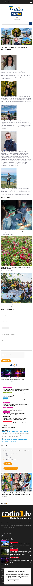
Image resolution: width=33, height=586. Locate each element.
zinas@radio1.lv (6, 535)
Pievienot (6, 360)
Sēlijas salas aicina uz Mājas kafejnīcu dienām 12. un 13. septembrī (16, 304)
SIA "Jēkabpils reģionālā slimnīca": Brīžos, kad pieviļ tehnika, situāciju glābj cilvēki (14, 231)
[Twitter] (2, 2)
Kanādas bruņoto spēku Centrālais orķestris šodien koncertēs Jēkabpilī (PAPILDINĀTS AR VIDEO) (15, 419)
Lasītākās (23, 385)
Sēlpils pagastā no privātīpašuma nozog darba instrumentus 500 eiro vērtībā (13, 414)
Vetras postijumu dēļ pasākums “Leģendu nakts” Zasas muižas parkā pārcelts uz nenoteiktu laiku (15, 409)
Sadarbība (4, 568)
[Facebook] (4, 2)
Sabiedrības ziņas (7, 392)
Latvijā (5, 398)
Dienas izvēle (7, 416)
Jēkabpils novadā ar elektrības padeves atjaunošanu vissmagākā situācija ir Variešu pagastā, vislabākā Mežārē (15, 424)
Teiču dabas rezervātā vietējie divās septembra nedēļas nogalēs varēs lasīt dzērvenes (15, 268)
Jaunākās (10, 385)
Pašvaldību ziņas (7, 387)
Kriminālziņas (7, 402)
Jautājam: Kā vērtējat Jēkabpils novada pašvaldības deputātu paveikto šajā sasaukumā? (16, 493)
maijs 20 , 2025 (4, 496)
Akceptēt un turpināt (13, 580)
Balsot (8, 463)
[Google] (6, 2)
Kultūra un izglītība (8, 407)
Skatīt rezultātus (11, 468)
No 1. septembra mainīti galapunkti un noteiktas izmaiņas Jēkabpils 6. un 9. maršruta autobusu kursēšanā (16, 390)
